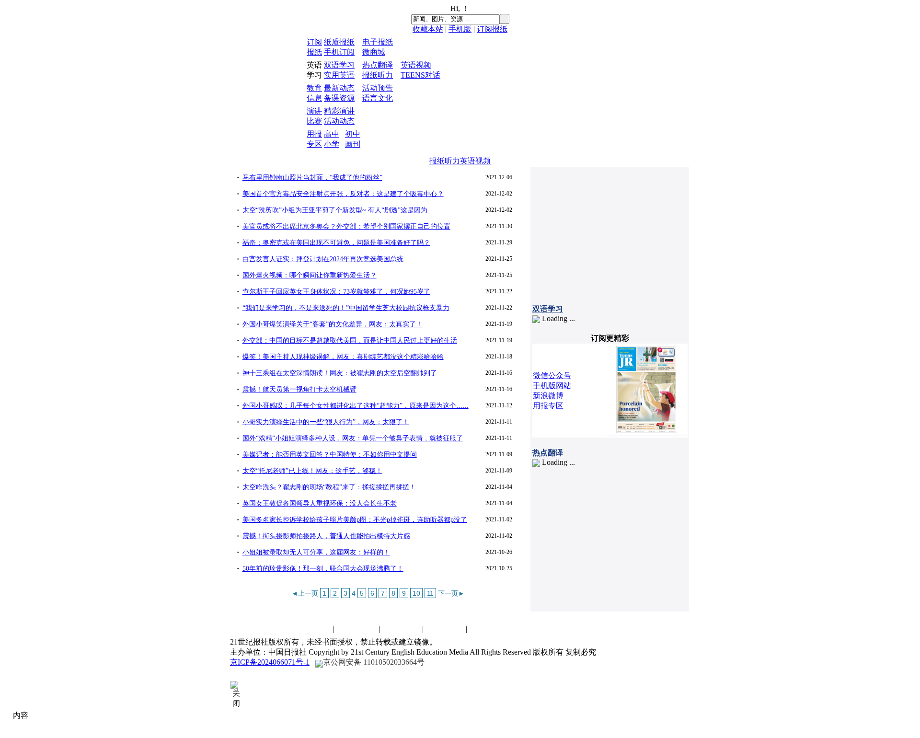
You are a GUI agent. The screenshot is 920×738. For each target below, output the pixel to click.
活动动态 (339, 121)
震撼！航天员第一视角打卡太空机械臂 (299, 389)
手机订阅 (339, 52)
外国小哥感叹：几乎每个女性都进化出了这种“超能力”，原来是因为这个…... (355, 405)
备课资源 (339, 98)
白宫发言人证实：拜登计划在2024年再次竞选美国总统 (322, 259)
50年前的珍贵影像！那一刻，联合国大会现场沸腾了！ (322, 568)
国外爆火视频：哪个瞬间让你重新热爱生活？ (309, 275)
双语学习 (339, 65)
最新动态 (339, 88)
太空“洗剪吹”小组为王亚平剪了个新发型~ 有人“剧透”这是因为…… (341, 210)
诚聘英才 (357, 629)
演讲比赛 (401, 629)
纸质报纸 (339, 42)
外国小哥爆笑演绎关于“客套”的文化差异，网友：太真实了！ (332, 324)
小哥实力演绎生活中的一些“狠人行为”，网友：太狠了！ (325, 422)
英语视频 (416, 65)
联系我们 (312, 629)
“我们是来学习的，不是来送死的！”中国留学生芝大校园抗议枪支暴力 (345, 307)
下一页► (451, 593)
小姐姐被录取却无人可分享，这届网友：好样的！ (316, 552)
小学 (331, 144)
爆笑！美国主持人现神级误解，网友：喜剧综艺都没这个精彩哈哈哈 (343, 356)
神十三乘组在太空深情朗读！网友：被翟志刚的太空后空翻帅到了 (339, 373)
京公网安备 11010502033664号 (374, 662)
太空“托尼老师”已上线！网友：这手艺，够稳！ (312, 470)
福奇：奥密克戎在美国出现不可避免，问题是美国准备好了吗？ (336, 242)
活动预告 (377, 88)
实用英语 (339, 75)
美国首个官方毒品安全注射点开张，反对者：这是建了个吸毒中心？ (343, 193)
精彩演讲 (339, 111)
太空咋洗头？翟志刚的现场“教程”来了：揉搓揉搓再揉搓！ (329, 487)
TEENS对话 (420, 75)
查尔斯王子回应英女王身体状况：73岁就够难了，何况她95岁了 (336, 291)
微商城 (373, 52)
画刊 (352, 144)
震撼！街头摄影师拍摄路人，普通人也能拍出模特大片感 (326, 536)
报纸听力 (377, 75)
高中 (331, 134)
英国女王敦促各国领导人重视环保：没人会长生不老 (319, 503)
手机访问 (488, 629)
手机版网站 (552, 385)
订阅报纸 (492, 29)
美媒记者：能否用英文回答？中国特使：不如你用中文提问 (329, 454)
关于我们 (444, 629)
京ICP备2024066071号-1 (270, 662)
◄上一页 (304, 593)
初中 (352, 134)
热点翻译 (377, 65)
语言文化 (377, 98)
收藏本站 (428, 29)
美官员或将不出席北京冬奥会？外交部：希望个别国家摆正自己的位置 (346, 226)
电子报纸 (377, 42)
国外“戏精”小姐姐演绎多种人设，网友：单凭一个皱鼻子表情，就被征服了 (352, 438)
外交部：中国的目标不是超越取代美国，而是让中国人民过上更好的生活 (349, 340)
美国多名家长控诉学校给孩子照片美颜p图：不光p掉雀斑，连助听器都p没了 (354, 519)
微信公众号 (552, 375)
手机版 (460, 29)
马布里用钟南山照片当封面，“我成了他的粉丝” (312, 177)
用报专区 (548, 406)
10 (416, 593)
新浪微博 (548, 396)
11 (430, 593)
